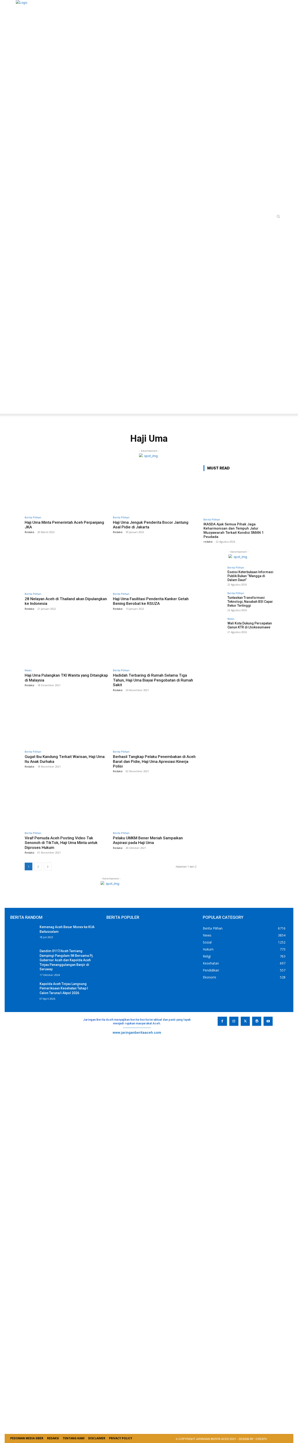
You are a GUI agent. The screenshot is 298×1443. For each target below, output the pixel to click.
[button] (278, 216)
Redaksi (29, 532)
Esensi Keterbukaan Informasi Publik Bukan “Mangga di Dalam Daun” (250, 576)
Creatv (227, 1036)
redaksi (208, 541)
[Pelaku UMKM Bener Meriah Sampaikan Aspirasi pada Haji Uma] (154, 805)
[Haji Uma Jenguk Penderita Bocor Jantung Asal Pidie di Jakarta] (154, 489)
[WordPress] (256, 1021)
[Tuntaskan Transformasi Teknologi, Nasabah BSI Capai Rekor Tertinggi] (213, 602)
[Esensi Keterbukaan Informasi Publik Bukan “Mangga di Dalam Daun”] (213, 576)
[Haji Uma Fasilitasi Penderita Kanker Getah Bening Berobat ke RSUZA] (154, 565)
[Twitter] (245, 1021)
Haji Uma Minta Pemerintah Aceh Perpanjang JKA (64, 524)
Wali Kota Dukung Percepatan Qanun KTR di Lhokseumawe (249, 625)
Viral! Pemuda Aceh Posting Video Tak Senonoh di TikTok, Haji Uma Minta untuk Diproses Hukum (61, 843)
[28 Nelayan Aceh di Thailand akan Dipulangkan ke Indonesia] (66, 565)
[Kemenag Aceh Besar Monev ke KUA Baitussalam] (23, 934)
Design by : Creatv (253, 1439)
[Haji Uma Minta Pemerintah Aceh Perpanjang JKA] (66, 489)
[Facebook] (222, 1021)
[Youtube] (268, 1021)
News (28, 670)
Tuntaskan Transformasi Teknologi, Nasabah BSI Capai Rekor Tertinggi (250, 601)
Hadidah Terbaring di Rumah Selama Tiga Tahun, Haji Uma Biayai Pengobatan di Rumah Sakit (153, 680)
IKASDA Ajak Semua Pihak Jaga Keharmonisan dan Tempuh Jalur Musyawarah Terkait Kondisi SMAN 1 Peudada (233, 530)
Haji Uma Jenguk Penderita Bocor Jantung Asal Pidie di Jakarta (150, 524)
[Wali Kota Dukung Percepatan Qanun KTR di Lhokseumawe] (213, 627)
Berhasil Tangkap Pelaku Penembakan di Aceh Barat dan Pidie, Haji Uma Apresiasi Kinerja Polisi (154, 761)
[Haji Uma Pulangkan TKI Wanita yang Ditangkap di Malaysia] (66, 642)
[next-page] (48, 866)
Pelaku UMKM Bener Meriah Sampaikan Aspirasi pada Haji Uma (148, 840)
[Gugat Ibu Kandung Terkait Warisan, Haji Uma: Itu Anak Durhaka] (66, 723)
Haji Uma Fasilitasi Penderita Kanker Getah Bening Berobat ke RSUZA (151, 601)
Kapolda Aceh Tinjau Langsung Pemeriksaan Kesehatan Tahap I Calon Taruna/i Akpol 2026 (64, 988)
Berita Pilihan (33, 517)
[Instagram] (233, 1021)
